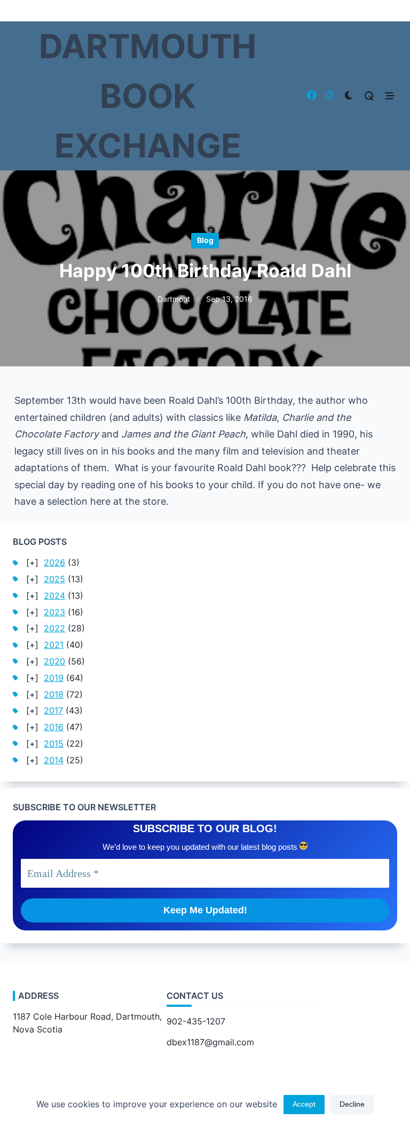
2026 (54, 563)
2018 (54, 695)
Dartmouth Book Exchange (147, 96)
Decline (352, 1104)
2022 (54, 628)
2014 (54, 760)
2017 (53, 711)
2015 (54, 744)
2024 (54, 596)
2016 (54, 727)
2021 (54, 645)
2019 (54, 678)
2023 (54, 612)
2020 (54, 661)
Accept (304, 1104)
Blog (205, 240)
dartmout (173, 299)
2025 (54, 579)
